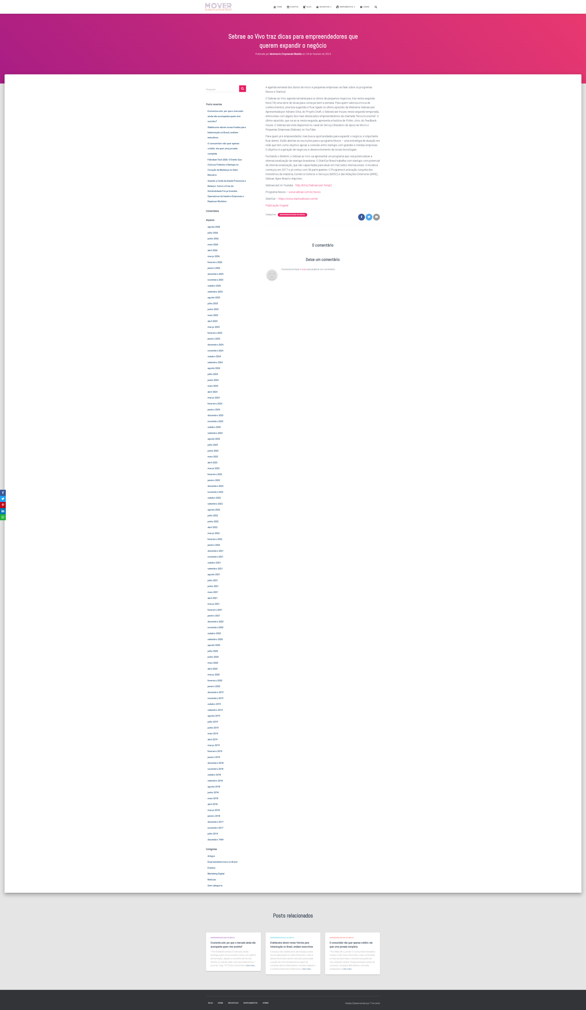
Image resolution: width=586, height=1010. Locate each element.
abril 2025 (212, 321)
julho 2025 (213, 303)
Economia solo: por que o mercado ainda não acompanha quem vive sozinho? (225, 116)
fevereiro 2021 (215, 610)
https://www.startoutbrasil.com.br (298, 198)
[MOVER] (218, 7)
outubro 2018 (214, 775)
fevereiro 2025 (215, 333)
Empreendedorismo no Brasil (222, 862)
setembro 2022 (215, 504)
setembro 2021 (215, 568)
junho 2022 (213, 521)
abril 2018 (212, 804)
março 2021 (214, 604)
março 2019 (214, 745)
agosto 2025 (214, 297)
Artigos (211, 856)
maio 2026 (213, 244)
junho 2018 (213, 792)
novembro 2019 (215, 698)
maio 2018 (213, 798)
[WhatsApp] (3, 517)
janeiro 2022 (214, 545)
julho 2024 (213, 374)
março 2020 (214, 674)
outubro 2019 (214, 704)
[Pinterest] (3, 505)
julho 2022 (213, 515)
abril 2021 (212, 598)
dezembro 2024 (215, 344)
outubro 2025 (214, 286)
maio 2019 (213, 733)
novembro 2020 (215, 627)
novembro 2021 (215, 557)
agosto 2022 (214, 510)
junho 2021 (213, 586)
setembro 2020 (215, 639)
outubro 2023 (214, 427)
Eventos (294, 7)
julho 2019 (213, 722)
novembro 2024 (215, 350)
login (304, 269)
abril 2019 (212, 739)
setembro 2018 (215, 780)
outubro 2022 (214, 498)
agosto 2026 (214, 227)
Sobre (366, 7)
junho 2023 (213, 451)
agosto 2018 (214, 786)
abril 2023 (212, 462)
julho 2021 (213, 580)
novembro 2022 (215, 492)
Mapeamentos (347, 7)
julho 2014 (213, 833)
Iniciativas (325, 7)
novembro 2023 (215, 421)
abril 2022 (212, 527)
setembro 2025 (215, 292)
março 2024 (214, 397)
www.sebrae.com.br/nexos (305, 192)
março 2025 (214, 327)
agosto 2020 (214, 645)
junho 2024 (213, 380)
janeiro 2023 (214, 480)
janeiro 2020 (214, 686)
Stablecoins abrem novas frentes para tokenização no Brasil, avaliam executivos (227, 132)
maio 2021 (213, 592)
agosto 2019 (214, 716)
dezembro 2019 (215, 692)
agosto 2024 (214, 368)
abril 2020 (212, 669)
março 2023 (214, 468)
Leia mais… (251, 965)
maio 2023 (213, 456)
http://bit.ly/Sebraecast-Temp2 (313, 185)
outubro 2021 (214, 562)
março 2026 (214, 256)
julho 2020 (213, 651)
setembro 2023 (215, 433)
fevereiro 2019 (215, 751)
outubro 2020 (214, 633)
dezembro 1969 (215, 839)
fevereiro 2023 (215, 474)
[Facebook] (3, 493)
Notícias (212, 879)
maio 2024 (213, 386)
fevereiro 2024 (215, 403)
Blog (309, 7)
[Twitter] (3, 499)
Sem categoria (215, 885)
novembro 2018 (215, 769)
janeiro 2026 (214, 268)
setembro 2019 (215, 710)
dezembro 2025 (215, 274)
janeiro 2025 (214, 339)
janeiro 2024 (214, 409)
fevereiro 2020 (215, 680)
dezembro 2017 (215, 822)
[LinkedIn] (3, 511)
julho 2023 (213, 445)
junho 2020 (213, 657)
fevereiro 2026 (215, 262)
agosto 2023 (214, 439)
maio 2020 (213, 663)
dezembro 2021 (215, 551)
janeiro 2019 (214, 757)
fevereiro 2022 (215, 539)
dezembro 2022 (215, 486)
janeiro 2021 (214, 615)
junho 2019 (213, 728)
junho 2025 (213, 309)
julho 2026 (213, 233)
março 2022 (214, 533)
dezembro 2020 (215, 621)
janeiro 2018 (214, 816)
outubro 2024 (214, 356)
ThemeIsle (375, 1003)
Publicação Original (277, 205)
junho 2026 (213, 238)
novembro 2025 (215, 280)
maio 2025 (213, 315)
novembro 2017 (215, 828)
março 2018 (214, 810)
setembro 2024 (215, 362)
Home (279, 7)
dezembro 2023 (215, 415)
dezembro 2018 (215, 763)
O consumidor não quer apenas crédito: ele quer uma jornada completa (223, 148)
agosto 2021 (214, 574)
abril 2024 (212, 392)
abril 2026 (212, 250)
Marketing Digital (216, 873)
